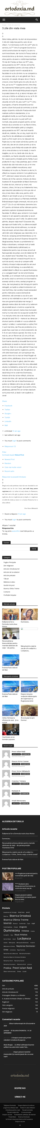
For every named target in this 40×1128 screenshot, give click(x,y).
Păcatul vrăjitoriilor (13, 1112)
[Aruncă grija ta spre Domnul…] (29, 710)
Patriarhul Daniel (19, 961)
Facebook (8, 406)
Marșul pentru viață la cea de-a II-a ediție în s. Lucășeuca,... (29, 648)
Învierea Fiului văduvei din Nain (12, 859)
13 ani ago (16, 431)
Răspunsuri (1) (10, 446)
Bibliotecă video (9, 582)
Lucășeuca (24, 938)
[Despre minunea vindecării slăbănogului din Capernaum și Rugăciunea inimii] (29, 686)
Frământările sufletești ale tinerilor (25, 1115)
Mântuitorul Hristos (9, 946)
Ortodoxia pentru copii (13, 1110)
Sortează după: (13, 455)
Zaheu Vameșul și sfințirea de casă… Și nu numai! (10, 720)
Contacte (7, 592)
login (14, 441)
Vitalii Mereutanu (19, 801)
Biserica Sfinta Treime (11, 588)
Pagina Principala (10, 562)
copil (33, 923)
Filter (4, 452)
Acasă (4, 25)
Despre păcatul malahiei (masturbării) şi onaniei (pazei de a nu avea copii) (18, 1054)
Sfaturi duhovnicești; (10, 971)
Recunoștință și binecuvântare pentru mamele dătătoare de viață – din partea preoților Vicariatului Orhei (18, 845)
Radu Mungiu (8, 1045)
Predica (7, 968)
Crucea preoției (26, 1112)
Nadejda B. (16, 791)
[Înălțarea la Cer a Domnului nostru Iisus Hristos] (10, 614)
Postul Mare (12, 1117)
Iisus (12, 935)
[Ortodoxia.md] (20, 8)
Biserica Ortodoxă (20, 916)
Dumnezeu (12, 930)
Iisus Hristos (20, 934)
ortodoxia (13, 950)
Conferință (22, 923)
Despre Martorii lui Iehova (26, 1105)
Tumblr (7, 417)
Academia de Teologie (10, 912)
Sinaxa (19, 971)
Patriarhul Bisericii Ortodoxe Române (15, 957)
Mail (6, 425)
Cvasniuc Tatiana (19, 781)
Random (8, 463)
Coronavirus (8, 927)
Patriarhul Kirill (21, 964)
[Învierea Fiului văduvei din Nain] (10, 660)
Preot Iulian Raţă (18, 751)
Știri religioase (9, 566)
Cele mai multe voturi (13, 467)
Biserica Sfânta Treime (16, 920)
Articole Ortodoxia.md (11, 569)
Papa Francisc (21, 950)
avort (28, 912)
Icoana (33, 931)
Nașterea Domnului (25, 946)
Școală (24, 971)
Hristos (25, 931)
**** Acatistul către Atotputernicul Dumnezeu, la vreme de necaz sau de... (25, 886)
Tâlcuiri (6, 579)
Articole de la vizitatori (11, 572)
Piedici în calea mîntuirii (27, 1108)
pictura (29, 964)
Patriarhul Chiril (8, 961)
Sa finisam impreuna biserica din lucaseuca (19, 1119)
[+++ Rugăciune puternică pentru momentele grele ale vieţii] (7, 876)
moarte (32, 942)
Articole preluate (9, 575)
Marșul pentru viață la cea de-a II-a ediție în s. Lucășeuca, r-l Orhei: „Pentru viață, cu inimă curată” (20, 853)
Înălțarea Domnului (10, 1105)
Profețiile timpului (10, 595)
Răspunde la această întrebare (14, 477)
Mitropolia (12, 942)
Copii (28, 923)
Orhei (6, 950)
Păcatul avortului (27, 1110)
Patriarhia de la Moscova (11, 953)
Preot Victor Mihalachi (21, 771)
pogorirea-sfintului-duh (10, 1108)
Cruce (16, 927)
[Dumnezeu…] (29, 614)
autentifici (16, 531)
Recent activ (9, 471)
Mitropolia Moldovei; (23, 942)
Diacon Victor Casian (20, 761)
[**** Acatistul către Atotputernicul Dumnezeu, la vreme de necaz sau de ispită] (7, 887)
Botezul (15, 923)
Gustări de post (9, 585)
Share (4, 401)
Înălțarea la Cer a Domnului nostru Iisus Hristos (9, 624)
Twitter (7, 410)
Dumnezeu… (25, 622)
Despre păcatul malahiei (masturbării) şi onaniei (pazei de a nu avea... (25, 897)
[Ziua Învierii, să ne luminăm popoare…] (10, 729)
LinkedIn (8, 421)
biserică (7, 923)
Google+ (8, 413)
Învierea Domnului (24, 1117)
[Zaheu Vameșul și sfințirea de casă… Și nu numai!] (10, 710)
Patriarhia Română (24, 953)
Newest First (10, 459)
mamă (5, 942)
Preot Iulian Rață (22, 968)
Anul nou (21, 912)
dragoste (23, 927)
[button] (3, 20)
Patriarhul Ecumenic (10, 964)
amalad (6, 1031)
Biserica (6, 916)
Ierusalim (6, 935)
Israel (14, 939)
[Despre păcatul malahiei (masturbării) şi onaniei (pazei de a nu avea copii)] (7, 898)
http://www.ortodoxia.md (18, 756)
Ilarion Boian (7, 939)
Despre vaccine (7, 1115)
